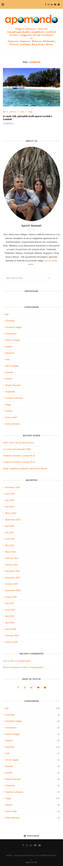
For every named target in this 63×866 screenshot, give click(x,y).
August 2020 (11, 597)
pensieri (8, 378)
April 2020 (10, 622)
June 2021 (10, 539)
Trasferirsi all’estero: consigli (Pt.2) (19, 462)
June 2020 (10, 610)
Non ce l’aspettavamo (21, 661)
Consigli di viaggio (13, 327)
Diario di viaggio (12, 340)
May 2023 (9, 500)
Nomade (9, 372)
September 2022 (13, 519)
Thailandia (10, 391)
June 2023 (10, 494)
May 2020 (9, 616)
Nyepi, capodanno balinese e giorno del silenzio (25, 468)
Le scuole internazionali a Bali (16, 449)
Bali (4, 112)
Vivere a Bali (11, 417)
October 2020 (11, 584)
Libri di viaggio (11, 366)
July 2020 (9, 603)
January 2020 (11, 642)
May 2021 (9, 545)
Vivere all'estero (12, 424)
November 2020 (12, 577)
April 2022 (10, 526)
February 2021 (12, 558)
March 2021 (10, 552)
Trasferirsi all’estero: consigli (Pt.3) (19, 455)
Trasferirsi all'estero (14, 398)
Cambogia (10, 321)
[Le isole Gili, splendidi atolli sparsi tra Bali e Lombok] (31, 87)
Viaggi (30, 112)
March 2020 (10, 629)
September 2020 (13, 590)
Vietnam (9, 411)
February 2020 (12, 635)
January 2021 (11, 564)
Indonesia (13, 112)
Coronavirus (10, 333)
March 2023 (10, 513)
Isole (22, 112)
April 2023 (10, 506)
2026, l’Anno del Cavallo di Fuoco (18, 442)
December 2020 (12, 571)
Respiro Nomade (13, 385)
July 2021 (9, 532)
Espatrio (9, 346)
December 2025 (12, 487)
